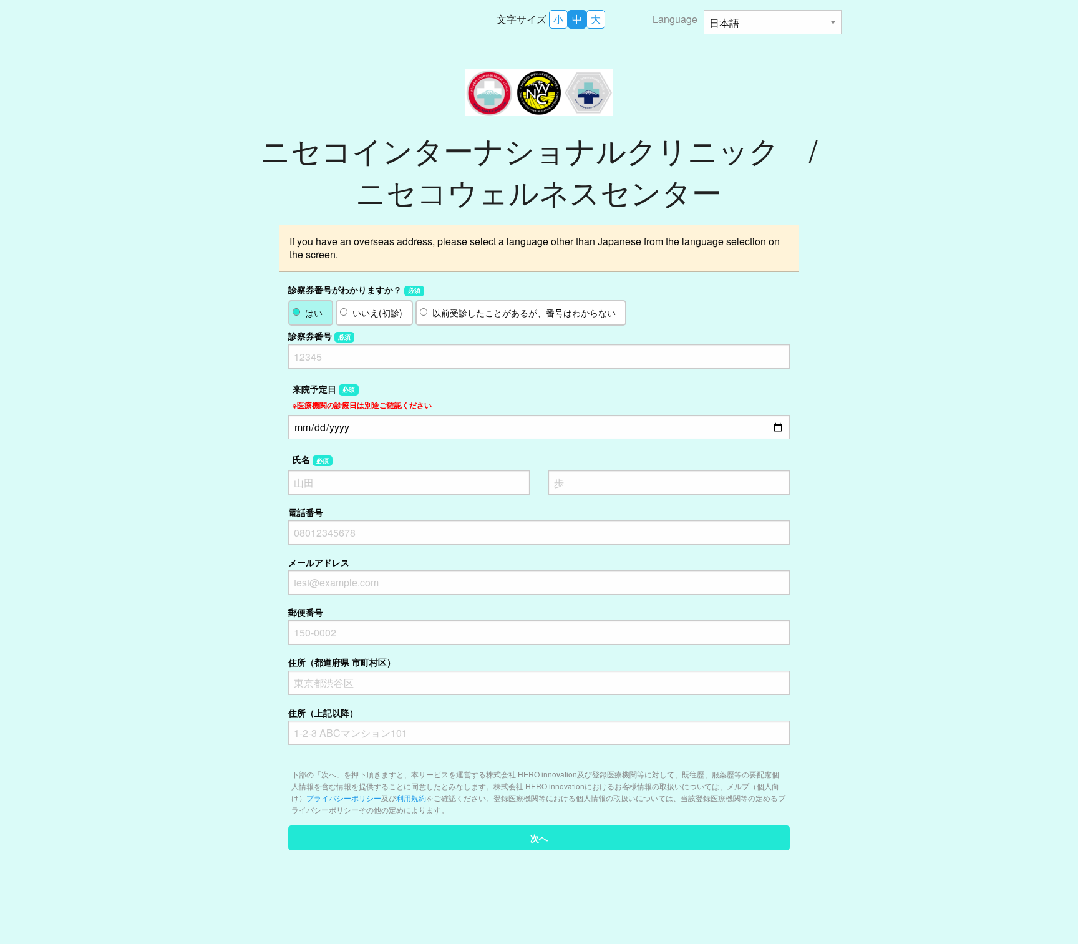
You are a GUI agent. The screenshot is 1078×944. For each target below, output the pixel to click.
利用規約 (411, 797)
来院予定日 (362, 396)
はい (314, 312)
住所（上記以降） (323, 712)
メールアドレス (318, 562)
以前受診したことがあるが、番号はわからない (524, 312)
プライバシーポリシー (343, 797)
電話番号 (305, 512)
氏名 (311, 459)
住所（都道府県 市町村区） (342, 662)
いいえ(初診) (377, 312)
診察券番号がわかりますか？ (354, 289)
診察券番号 (319, 335)
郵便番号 (305, 612)
